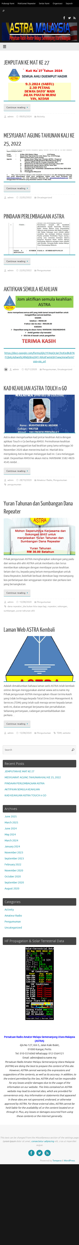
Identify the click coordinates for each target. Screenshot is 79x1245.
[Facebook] (64, 17)
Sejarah (69, 3)
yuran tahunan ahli (25, 610)
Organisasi (57, 3)
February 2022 (13, 864)
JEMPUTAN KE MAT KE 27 (26, 62)
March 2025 (11, 822)
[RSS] (74, 17)
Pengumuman (44, 270)
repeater (52, 606)
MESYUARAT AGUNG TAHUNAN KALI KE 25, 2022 (33, 777)
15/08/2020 (25, 602)
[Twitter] (69, 17)
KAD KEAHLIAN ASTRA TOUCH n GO (35, 388)
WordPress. (69, 1160)
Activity (41, 116)
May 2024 (10, 834)
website (67, 733)
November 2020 (14, 870)
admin (11, 116)
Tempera (57, 1160)
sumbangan (9, 610)
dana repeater (15, 606)
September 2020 (14, 882)
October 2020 (13, 876)
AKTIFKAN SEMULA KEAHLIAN (30, 289)
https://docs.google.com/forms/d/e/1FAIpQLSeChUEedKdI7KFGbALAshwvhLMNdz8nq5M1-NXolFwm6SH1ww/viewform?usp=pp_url (39, 357)
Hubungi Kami (8, 3)
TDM (59, 733)
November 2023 (14, 852)
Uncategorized (44, 197)
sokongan (62, 606)
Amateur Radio (44, 480)
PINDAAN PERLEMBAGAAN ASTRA (34, 216)
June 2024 (11, 828)
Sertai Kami (44, 3)
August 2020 (12, 888)
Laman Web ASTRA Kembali (29, 630)
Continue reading (15, 107)
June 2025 (11, 816)
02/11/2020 (31, 369)
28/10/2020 (25, 480)
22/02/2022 (25, 197)
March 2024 (11, 840)
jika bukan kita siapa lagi (34, 606)
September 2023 (14, 858)
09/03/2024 (25, 116)
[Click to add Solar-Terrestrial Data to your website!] (39, 1019)
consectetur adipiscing (42, 1141)
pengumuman (14, 484)
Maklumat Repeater (27, 3)
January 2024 (12, 846)
